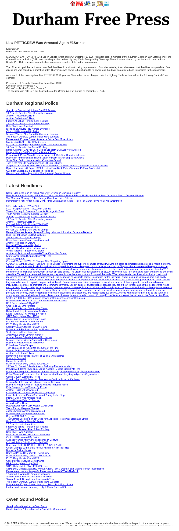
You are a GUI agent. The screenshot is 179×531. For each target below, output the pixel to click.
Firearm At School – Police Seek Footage (27, 121)
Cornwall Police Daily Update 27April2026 (27, 224)
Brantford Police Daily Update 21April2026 (27, 453)
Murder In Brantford (16, 361)
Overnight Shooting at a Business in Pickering (29, 171)
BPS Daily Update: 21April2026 (22, 463)
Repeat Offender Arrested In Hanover (25, 342)
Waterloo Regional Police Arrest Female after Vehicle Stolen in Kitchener (43, 379)
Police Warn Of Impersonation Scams (25, 413)
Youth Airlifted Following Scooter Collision (27, 214)
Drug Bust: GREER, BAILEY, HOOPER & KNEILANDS (34, 445)
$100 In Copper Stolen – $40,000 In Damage (28, 208)
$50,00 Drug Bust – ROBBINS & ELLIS (26, 142)
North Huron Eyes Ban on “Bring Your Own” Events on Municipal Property (43, 193)
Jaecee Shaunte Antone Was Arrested (25, 411)
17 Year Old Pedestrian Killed (21, 424)
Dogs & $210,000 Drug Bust (20, 416)
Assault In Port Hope (16, 403)
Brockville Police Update (18, 450)
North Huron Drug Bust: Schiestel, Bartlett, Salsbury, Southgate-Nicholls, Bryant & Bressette (53, 371)
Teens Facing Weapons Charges (22, 408)
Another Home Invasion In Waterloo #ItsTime (29, 476)
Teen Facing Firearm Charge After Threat (27, 308)
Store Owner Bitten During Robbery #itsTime (28, 256)
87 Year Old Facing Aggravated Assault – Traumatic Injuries (36, 144)
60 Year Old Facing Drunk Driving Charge (27, 229)
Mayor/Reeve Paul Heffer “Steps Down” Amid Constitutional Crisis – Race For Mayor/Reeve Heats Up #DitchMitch (64, 200)
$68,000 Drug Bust (15, 258)
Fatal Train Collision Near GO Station (25, 421)
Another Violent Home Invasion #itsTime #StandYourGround (36, 253)
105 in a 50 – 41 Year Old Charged (23, 237)
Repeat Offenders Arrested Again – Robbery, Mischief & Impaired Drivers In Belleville (49, 232)
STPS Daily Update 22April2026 (22, 316)
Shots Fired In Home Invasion (21, 332)
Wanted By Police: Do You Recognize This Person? (32, 350)
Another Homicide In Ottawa (20, 243)
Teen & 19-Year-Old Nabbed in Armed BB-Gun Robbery (34, 163)
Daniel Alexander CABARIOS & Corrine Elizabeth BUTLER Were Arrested (43, 150)
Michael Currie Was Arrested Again (23, 397)
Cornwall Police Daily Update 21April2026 (27, 442)
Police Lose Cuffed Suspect (20, 345)
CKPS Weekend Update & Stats (22, 227)
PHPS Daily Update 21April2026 (22, 458)
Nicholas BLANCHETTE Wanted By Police (28, 128)
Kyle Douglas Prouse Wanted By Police (26, 387)
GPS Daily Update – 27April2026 (22, 206)
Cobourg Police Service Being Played (25, 461)
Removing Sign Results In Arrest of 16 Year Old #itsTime (35, 355)
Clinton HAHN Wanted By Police (22, 131)
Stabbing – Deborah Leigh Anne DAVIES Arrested (31, 110)
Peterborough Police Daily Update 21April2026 (29, 405)
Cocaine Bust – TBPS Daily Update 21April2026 (30, 392)
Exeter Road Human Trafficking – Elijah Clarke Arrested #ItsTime (39, 487)
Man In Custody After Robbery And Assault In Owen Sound (36, 509)
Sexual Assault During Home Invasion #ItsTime (30, 479)
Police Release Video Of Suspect (23, 400)
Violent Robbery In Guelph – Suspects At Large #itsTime (35, 211)
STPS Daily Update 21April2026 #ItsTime (27, 466)
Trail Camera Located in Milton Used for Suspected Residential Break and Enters (47, 419)
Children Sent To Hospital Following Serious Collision (33, 382)
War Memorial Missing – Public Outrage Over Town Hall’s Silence (39, 198)
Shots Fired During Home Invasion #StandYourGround (33, 160)
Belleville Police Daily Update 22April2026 (27, 363)
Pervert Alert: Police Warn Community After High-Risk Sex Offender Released (45, 155)
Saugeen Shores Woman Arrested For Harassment (32, 340)
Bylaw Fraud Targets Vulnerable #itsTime (27, 311)
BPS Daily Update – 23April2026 (22, 303)
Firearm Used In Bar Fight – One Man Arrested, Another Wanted (38, 173)
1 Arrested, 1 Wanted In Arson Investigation (28, 474)
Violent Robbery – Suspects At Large (25, 250)
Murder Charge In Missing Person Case (26, 319)
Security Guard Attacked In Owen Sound (26, 327)
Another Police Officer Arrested (22, 390)
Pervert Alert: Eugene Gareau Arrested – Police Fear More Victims (39, 139)
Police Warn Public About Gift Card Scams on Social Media (36, 300)
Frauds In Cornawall (16, 358)
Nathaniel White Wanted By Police (23, 245)
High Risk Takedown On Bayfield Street (26, 235)
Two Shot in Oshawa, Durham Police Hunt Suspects (32, 136)
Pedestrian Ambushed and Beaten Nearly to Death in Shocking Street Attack (45, 157)
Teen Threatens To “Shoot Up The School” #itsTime (32, 348)
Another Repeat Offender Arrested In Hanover (29, 337)
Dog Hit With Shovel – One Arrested (24, 321)
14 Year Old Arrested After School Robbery (27, 123)
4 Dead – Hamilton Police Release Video (26, 248)
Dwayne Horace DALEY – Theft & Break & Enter (31, 152)
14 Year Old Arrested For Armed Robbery (27, 147)
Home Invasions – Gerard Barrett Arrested (27, 240)
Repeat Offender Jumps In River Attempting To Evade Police (37, 384)
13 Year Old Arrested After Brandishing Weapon (30, 113)
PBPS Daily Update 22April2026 (22, 324)
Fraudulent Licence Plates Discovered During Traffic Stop (35, 395)
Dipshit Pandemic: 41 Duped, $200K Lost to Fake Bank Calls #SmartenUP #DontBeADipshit (53, 168)
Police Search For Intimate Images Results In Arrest (32, 329)
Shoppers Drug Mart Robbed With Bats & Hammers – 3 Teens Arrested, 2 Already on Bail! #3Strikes (57, 165)
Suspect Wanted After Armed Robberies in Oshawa (32, 134)
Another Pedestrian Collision (20, 115)
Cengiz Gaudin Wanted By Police (23, 376)
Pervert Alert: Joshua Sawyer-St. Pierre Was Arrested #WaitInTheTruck (42, 471)
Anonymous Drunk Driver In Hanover (24, 334)
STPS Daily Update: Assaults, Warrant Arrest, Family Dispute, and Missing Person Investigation (55, 468)
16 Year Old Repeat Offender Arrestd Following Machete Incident (39, 366)
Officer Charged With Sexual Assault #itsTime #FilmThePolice (37, 447)
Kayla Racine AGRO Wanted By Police (26, 313)
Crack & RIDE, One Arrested (20, 306)
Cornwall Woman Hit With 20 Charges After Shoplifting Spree (37, 261)
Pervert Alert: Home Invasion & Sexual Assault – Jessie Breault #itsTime (43, 369)
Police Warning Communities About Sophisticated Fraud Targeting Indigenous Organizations (52, 374)
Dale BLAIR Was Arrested (19, 126)
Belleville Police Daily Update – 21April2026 (28, 455)
